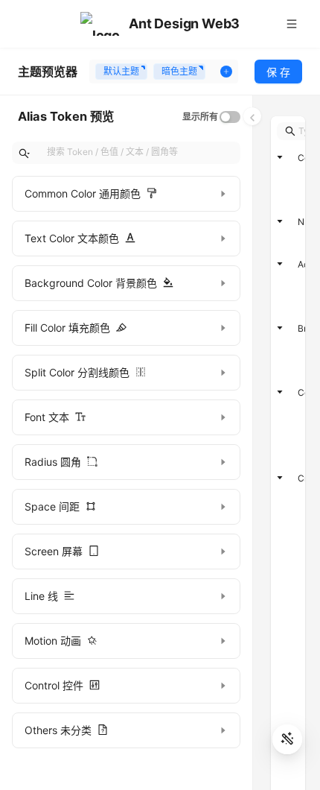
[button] (126, 194)
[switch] (230, 117)
